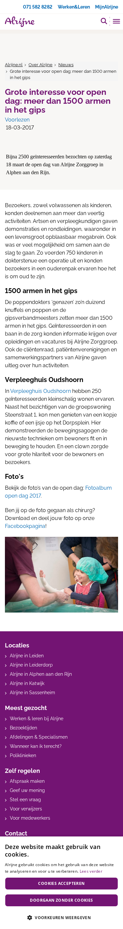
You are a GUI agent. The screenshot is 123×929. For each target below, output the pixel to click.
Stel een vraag (25, 799)
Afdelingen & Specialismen (39, 737)
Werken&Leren (74, 7)
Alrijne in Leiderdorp (31, 665)
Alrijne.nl (14, 64)
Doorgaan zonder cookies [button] (61, 900)
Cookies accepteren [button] (61, 883)
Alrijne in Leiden (27, 655)
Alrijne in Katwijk (27, 683)
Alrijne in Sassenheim (32, 692)
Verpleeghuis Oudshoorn (40, 391)
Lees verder (91, 871)
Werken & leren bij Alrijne (36, 718)
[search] (104, 20)
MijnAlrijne (106, 7)
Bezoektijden (23, 727)
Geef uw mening (27, 790)
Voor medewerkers (30, 818)
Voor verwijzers (26, 808)
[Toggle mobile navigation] (116, 22)
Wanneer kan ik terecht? (36, 746)
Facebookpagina (25, 526)
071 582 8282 (37, 7)
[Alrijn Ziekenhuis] (19, 21)
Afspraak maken (27, 781)
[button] (61, 917)
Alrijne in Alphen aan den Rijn (41, 674)
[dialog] (61, 882)
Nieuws (65, 64)
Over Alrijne (40, 64)
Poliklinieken (23, 755)
